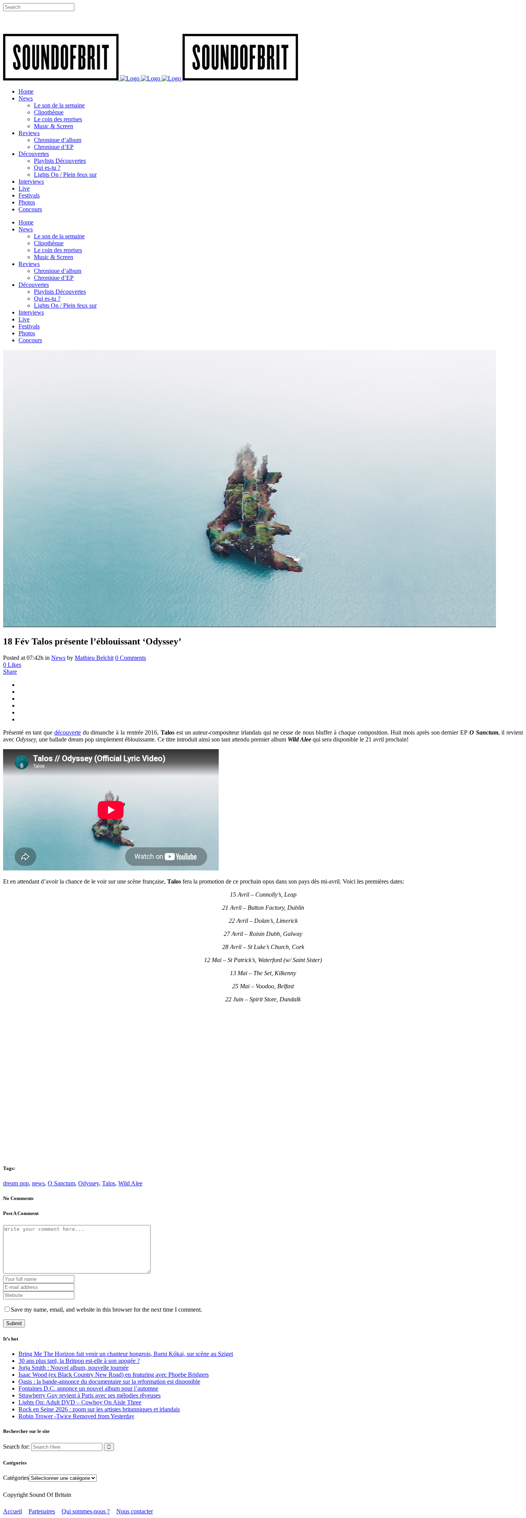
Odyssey (88, 1183)
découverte (67, 732)
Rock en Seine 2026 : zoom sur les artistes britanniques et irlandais (99, 1409)
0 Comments (130, 657)
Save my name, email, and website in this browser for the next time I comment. (106, 1309)
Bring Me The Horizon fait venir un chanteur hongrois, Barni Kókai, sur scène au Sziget (125, 1354)
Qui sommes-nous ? (86, 1511)
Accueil (12, 1511)
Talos (108, 1183)
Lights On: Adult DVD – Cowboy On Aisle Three (79, 1402)
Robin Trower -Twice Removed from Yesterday (76, 1416)
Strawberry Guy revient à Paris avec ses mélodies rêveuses (89, 1395)
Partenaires (41, 1511)
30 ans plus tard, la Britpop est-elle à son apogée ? (79, 1360)
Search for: (16, 1446)
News (58, 657)
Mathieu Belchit (94, 657)
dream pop (16, 1183)
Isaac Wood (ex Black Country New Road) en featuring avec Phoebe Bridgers (113, 1374)
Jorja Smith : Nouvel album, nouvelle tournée (73, 1367)
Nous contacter (134, 1511)
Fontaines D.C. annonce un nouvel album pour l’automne (88, 1388)
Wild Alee (130, 1183)
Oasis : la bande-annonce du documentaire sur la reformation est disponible (109, 1381)
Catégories (16, 1477)
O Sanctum (61, 1183)
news (38, 1183)
